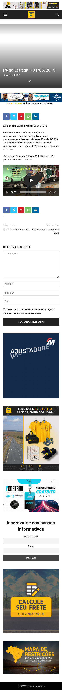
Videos (18, 103)
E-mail (31, 546)
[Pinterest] (21, 116)
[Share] (50, 192)
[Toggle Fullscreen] (54, 192)
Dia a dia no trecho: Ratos (16, 229)
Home (9, 103)
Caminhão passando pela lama (45, 231)
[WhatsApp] (28, 116)
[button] (5, 14)
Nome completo (31, 537)
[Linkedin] (35, 116)
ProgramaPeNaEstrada (23, 169)
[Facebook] (6, 116)
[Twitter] (13, 116)
